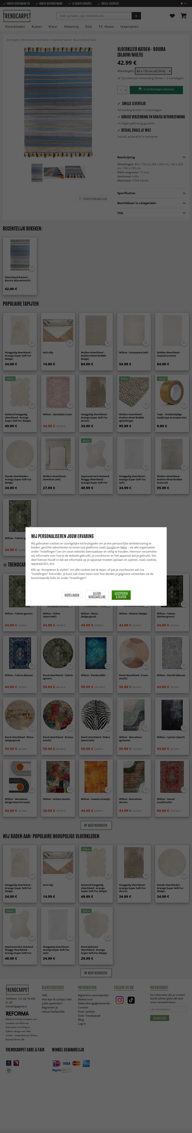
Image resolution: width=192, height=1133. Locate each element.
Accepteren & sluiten (121, 595)
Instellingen (71, 595)
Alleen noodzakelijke (96, 595)
